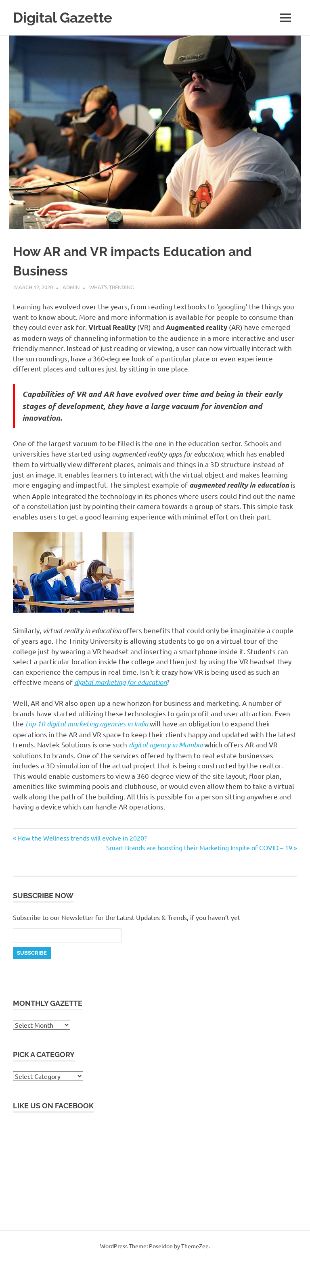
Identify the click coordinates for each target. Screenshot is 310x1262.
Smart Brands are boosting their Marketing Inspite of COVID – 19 (199, 847)
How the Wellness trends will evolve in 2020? (82, 838)
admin (71, 287)
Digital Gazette (62, 17)
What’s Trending (111, 287)
